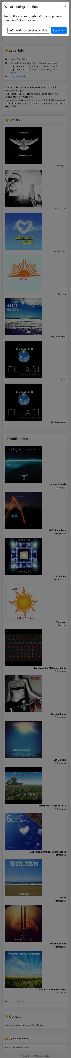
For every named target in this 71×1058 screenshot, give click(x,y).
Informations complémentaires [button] (29, 30)
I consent (59, 30)
